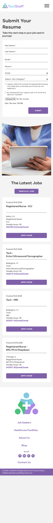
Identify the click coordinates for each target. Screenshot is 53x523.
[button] (46, 5)
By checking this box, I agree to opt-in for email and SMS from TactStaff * (26, 94)
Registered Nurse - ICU (19, 206)
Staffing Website (9, 473)
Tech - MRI (12, 300)
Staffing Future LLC (25, 473)
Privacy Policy (38, 470)
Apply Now (26, 235)
